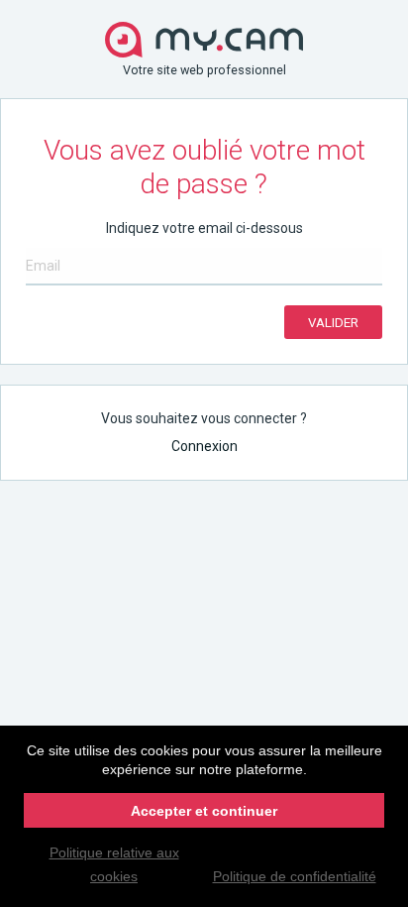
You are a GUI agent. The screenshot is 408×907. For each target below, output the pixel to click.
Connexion (204, 446)
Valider (333, 322)
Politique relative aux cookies (114, 864)
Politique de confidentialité (294, 876)
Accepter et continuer (204, 811)
